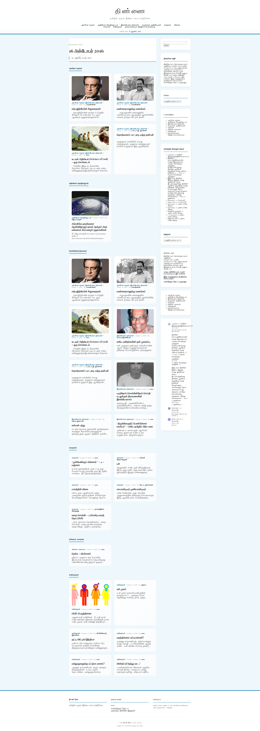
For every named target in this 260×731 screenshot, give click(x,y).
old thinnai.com (177, 77)
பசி (118, 463)
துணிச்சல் (171, 198)
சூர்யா (143, 585)
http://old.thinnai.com (169, 274)
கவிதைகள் (117, 27)
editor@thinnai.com (168, 68)
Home (113, 705)
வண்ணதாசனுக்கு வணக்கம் (131, 108)
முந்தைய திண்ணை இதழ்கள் (123, 711)
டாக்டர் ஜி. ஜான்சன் (139, 131)
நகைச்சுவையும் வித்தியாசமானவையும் (140, 27)
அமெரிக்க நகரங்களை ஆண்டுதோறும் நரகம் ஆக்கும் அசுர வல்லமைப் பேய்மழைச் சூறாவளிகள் (89, 226)
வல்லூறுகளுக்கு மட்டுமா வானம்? (88, 663)
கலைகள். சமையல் (78, 549)
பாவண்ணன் (91, 105)
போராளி (181, 200)
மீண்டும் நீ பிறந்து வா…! (128, 663)
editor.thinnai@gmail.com (176, 70)
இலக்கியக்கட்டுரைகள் (130, 25)
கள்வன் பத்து (78, 425)
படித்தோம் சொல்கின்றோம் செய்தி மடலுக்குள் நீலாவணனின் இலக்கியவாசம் (134, 396)
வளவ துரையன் (78, 421)
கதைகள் (167, 25)
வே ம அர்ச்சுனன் (146, 485)
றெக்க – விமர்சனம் (81, 553)
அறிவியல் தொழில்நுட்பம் (108, 25)
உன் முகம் (121, 589)
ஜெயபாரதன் (76, 220)
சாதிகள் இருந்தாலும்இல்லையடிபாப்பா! (178, 156)
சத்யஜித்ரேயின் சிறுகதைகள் (86, 108)
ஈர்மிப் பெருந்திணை (82, 613)
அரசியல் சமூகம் (88, 25)
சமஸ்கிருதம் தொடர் (119, 708)
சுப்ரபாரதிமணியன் (124, 338)
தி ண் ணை (130, 10)
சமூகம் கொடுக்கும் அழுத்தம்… (174, 176)
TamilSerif (170, 279)
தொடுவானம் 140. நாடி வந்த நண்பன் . (135, 136)
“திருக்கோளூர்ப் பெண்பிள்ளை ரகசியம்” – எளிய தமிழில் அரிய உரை (135, 425)
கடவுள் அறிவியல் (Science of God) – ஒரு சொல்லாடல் (90, 160)
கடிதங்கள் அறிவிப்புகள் (151, 25)
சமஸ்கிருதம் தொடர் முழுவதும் (175, 282)
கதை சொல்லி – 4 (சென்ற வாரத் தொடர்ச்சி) (88, 516)
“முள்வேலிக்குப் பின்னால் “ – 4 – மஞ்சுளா (88, 463)
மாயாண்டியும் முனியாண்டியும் (131, 489)
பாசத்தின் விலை (80, 489)
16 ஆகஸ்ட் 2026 (135, 31)
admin (87, 155)
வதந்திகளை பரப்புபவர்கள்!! (130, 637)
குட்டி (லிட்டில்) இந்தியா (83, 639)
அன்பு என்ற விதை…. (175, 213)
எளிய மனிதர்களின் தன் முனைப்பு (133, 341)
